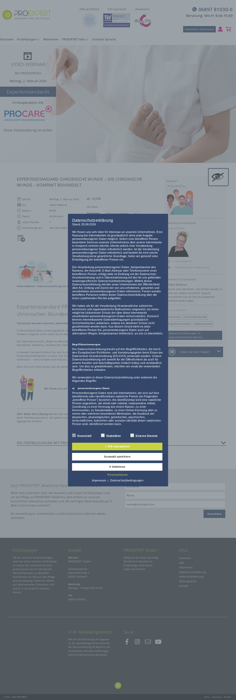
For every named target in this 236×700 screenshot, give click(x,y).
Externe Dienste (147, 435)
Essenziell (84, 435)
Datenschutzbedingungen (126, 480)
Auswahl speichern (117, 456)
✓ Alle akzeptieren (117, 446)
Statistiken (113, 435)
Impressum (99, 480)
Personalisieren (117, 474)
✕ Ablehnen (117, 466)
